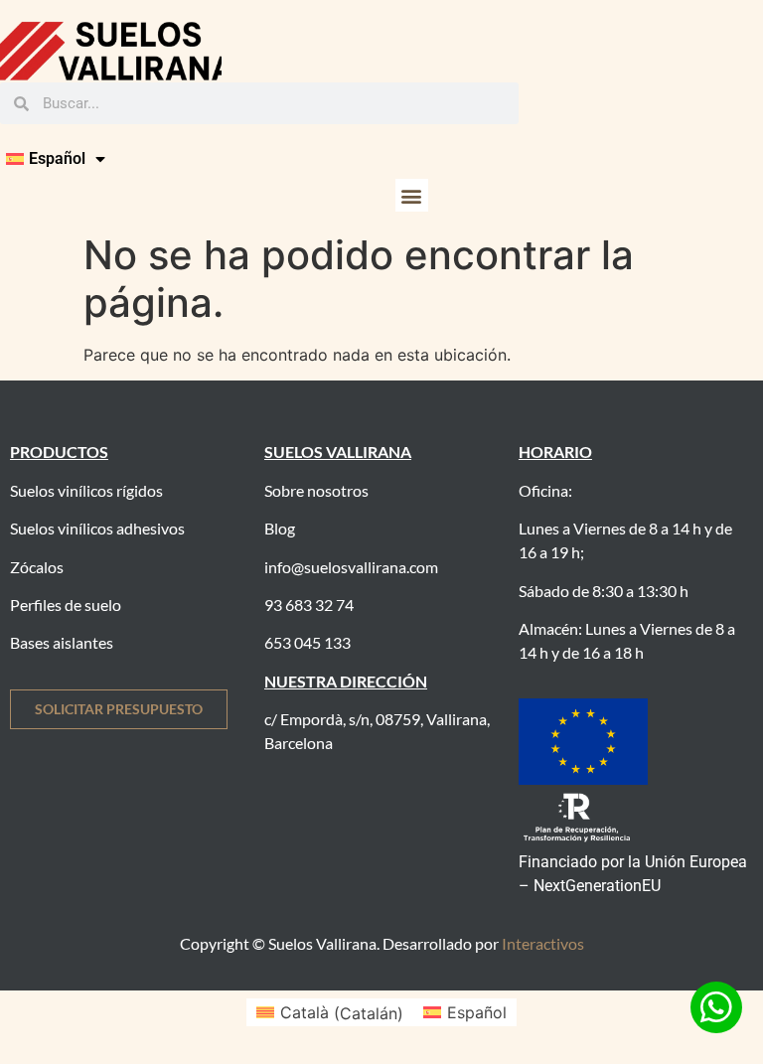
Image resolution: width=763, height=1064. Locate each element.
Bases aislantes (61, 642)
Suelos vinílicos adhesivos (97, 528)
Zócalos (37, 566)
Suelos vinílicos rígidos (86, 490)
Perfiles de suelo (65, 604)
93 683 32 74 (309, 604)
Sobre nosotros (316, 490)
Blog (279, 528)
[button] (411, 195)
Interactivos (543, 943)
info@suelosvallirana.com (351, 566)
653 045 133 (307, 642)
